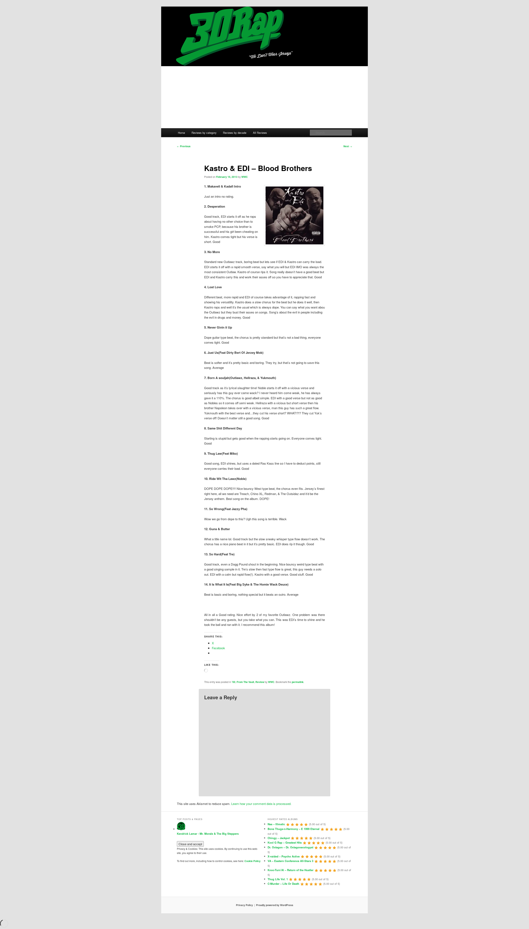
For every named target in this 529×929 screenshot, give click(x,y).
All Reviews (260, 133)
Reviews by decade (234, 133)
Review (259, 682)
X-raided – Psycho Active (284, 856)
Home (181, 133)
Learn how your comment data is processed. (261, 803)
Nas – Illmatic (276, 824)
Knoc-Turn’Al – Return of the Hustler (290, 870)
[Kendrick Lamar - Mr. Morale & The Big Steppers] (181, 829)
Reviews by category (204, 133)
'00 (233, 682)
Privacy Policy (244, 905)
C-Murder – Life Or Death (283, 884)
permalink (298, 682)
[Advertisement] (264, 97)
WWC (244, 177)
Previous (184, 146)
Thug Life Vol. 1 (278, 879)
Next (347, 146)
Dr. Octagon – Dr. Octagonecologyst (290, 847)
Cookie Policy (252, 861)
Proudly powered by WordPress (274, 905)
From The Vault (245, 682)
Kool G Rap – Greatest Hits (285, 842)
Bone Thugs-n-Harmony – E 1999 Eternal (293, 829)
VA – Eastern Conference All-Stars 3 (290, 861)
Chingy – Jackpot (279, 838)
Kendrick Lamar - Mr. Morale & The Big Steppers (208, 834)
